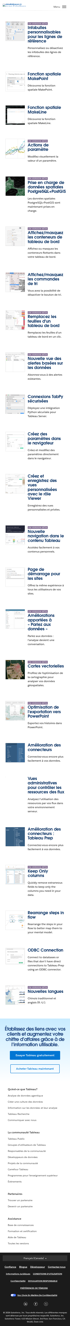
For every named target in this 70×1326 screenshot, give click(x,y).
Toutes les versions (18, 1243)
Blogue (23, 1266)
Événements (15, 1181)
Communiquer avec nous (22, 1120)
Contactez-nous (56, 1266)
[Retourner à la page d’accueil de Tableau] (15, 6)
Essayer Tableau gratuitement (35, 1055)
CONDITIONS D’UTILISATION (47, 1273)
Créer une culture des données (25, 1101)
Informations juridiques (18, 1273)
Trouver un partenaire (20, 1200)
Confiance (10, 1266)
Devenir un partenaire (20, 1206)
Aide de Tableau (17, 1237)
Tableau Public (16, 1138)
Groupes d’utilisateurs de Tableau (27, 1144)
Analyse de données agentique (25, 1095)
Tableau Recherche (18, 1114)
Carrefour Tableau (18, 1169)
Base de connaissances (21, 1225)
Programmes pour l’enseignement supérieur (33, 1175)
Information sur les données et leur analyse (32, 1107)
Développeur (37, 1266)
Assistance (14, 1218)
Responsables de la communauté (27, 1151)
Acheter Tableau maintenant (35, 1068)
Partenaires (15, 1194)
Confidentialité (18, 1280)
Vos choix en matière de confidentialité (37, 1295)
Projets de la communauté (23, 1163)
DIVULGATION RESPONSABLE (42, 1280)
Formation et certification (22, 1231)
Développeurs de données (23, 1157)
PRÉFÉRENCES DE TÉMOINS (34, 1288)
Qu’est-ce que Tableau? (22, 1089)
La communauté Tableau (24, 1132)
